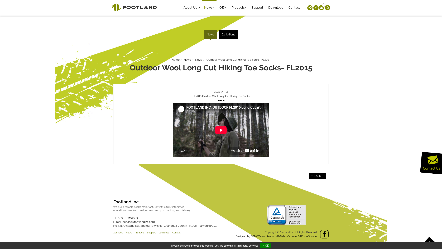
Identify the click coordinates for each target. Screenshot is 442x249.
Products (238, 7)
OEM (223, 7)
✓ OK (265, 245)
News (208, 7)
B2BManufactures (287, 236)
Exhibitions (228, 34)
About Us (190, 7)
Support (257, 7)
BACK (317, 176)
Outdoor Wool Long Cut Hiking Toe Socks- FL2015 (238, 59)
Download (275, 7)
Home (176, 59)
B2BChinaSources (307, 236)
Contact (294, 7)
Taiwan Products (267, 236)
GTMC (254, 236)
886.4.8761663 (128, 218)
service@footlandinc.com (139, 222)
